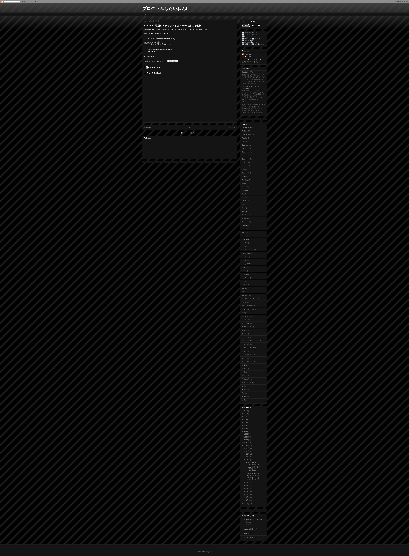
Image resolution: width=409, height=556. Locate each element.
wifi (243, 292)
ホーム (147, 14)
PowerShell (246, 267)
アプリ (244, 320)
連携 (243, 400)
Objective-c (246, 239)
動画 (243, 386)
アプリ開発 (245, 323)
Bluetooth (245, 145)
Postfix (244, 260)
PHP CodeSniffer (247, 250)
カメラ (244, 330)
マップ (244, 351)
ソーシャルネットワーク (250, 341)
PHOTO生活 (248, 533)
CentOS (244, 162)
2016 (246, 428)
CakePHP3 (245, 155)
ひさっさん (248, 54)
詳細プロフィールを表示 (250, 62)
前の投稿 (231, 127)
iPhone (244, 211)
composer (245, 166)
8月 (247, 460)
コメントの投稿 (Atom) (191, 133)
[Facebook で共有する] (175, 61)
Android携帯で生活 (251, 529)
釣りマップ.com (247, 382)
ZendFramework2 (248, 309)
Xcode (244, 302)
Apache (244, 138)
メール (244, 358)
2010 (246, 445)
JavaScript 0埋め (247, 72)
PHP (243, 246)
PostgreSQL (246, 264)
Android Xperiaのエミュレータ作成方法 (253, 463)
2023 (246, 411)
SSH (243, 281)
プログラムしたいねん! (164, 8)
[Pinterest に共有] (177, 61)
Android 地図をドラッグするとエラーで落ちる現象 (172, 25)
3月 (247, 494)
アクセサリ (245, 316)
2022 (246, 413)
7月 (247, 482)
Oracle (244, 243)
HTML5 (244, 201)
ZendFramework (247, 306)
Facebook (245, 180)
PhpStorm (245, 257)
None (244, 236)
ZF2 (243, 313)
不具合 (244, 396)
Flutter (244, 187)
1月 (247, 500)
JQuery (244, 218)
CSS (243, 169)
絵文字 (244, 369)
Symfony (245, 285)
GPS (243, 197)
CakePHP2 (245, 152)
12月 (248, 448)
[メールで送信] (168, 61)
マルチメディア (247, 354)
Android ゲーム (247, 134)
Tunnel (244, 288)
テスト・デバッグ (248, 348)
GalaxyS (245, 190)
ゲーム (244, 334)
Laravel (244, 225)
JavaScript (245, 215)
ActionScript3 (246, 127)
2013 (246, 437)
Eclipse (244, 176)
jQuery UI (245, 222)
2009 (246, 504)
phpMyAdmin (246, 253)
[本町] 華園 (247, 523)
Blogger (208, 552)
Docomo (245, 173)
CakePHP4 (245, 159)
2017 (246, 425)
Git (243, 194)
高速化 (244, 375)
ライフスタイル (247, 361)
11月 (248, 451)
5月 (247, 488)
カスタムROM (246, 327)
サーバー (245, 337)
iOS (243, 208)
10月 (248, 454)
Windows (245, 295)
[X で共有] (172, 61)
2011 (246, 443)
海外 (243, 365)
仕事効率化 (245, 379)
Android (244, 131)
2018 (246, 422)
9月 (247, 457)
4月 (247, 491)
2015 (246, 431)
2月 (247, 497)
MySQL (244, 232)
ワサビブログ (248, 537)
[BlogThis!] (170, 61)
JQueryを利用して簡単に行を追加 (253, 104)
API (243, 141)
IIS (243, 204)
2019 (246, 419)
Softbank (245, 274)
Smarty (244, 271)
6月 (247, 485)
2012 (246, 440)
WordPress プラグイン (249, 299)
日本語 (244, 389)
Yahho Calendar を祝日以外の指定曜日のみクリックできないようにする (253, 476)
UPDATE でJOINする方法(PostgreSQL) (250, 87)
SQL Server (246, 278)
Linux (244, 229)
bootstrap (245, 148)
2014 (246, 434)
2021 (246, 416)
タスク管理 (245, 344)
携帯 (243, 372)
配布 (243, 393)
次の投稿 (147, 127)
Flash (244, 183)
